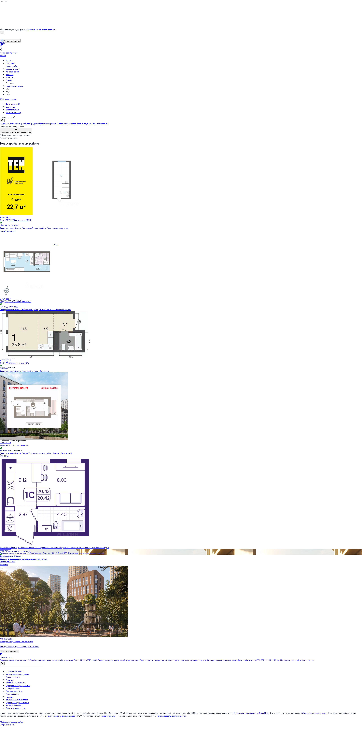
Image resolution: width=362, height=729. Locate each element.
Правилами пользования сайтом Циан (251, 713)
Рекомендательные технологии (171, 715)
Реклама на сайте (14, 691)
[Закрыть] (2, 32)
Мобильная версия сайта (11, 722)
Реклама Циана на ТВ (15, 682)
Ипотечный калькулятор (17, 699)
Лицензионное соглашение (314, 713)
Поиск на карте (13, 677)
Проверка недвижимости (17, 702)
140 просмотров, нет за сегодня (16, 132)
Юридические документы (17, 674)
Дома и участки (13, 69)
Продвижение (12, 694)
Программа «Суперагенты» (18, 685)
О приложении (7, 724)
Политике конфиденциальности (61, 715)
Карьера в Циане (13, 705)
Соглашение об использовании (41, 29)
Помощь (9, 696)
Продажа (10, 63)
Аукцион (9, 679)
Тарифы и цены (13, 688)
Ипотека (9, 74)
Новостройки (12, 66)
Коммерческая (12, 71)
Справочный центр (14, 671)
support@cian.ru (108, 715)
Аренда (9, 60)
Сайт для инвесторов (15, 708)
